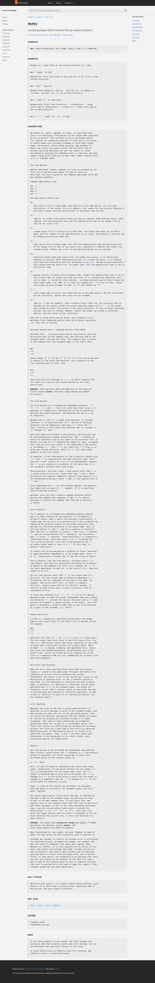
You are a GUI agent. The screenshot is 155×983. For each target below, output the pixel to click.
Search (50, 3)
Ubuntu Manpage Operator (35, 969)
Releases (68, 3)
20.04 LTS (6, 43)
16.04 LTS (6, 37)
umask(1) (56, 906)
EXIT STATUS (137, 31)
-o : (32, 254)
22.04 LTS (6, 47)
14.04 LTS (6, 33)
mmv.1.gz (49, 17)
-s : (32, 300)
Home (5, 17)
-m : (32, 203)
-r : (32, 228)
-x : (32, 215)
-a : (32, 272)
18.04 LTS (6, 40)
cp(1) (40, 906)
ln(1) (47, 906)
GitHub (57, 969)
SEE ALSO (135, 34)
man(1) (39, 17)
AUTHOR (135, 37)
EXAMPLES (136, 24)
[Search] (125, 10)
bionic (30, 17)
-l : (32, 290)
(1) (89, 262)
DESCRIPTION (137, 27)
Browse (58, 3)
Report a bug (68, 35)
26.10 (5, 60)
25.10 (5, 53)
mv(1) (33, 906)
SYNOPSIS (136, 21)
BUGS (134, 41)
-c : (32, 241)
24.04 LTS (6, 50)
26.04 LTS (6, 57)
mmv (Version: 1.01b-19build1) (49, 35)
